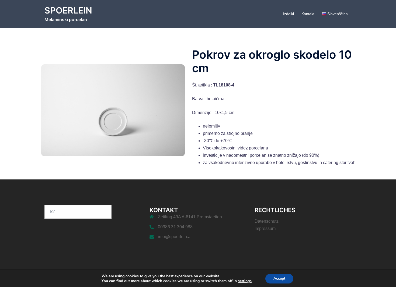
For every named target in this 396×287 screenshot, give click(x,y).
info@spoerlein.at (175, 236)
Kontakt (307, 14)
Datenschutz (267, 221)
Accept (279, 278)
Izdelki (288, 14)
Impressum (265, 228)
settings (245, 281)
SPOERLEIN (68, 10)
